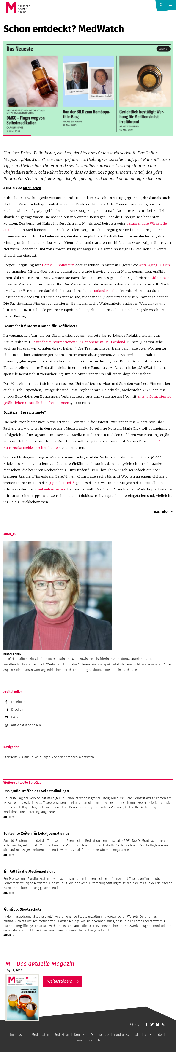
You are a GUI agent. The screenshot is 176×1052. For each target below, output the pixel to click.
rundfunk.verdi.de (127, 1034)
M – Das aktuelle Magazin (40, 963)
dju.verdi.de (153, 1034)
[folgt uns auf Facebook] (146, 1024)
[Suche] (132, 1024)
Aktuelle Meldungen (36, 757)
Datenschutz (100, 1034)
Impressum (18, 1034)
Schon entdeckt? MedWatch (74, 757)
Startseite (10, 757)
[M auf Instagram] (157, 1024)
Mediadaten (40, 1034)
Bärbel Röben (32, 188)
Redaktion (61, 1034)
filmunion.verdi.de (87, 1040)
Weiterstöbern (59, 981)
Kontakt (79, 1034)
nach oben (161, 511)
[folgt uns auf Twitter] (152, 1024)
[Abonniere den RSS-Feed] (163, 1024)
